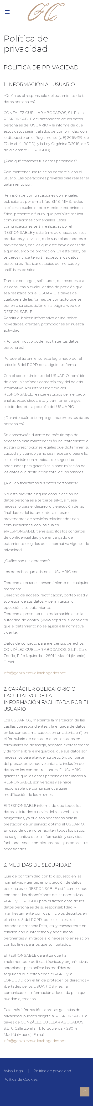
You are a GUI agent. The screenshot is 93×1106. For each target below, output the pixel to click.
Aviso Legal (14, 1071)
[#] (84, 1091)
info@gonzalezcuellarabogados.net (35, 1040)
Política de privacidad (52, 1071)
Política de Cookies (20, 1079)
